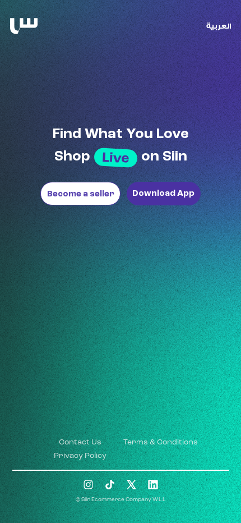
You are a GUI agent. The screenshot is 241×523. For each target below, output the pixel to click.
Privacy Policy (80, 456)
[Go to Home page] (24, 26)
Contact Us (80, 442)
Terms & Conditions (160, 442)
